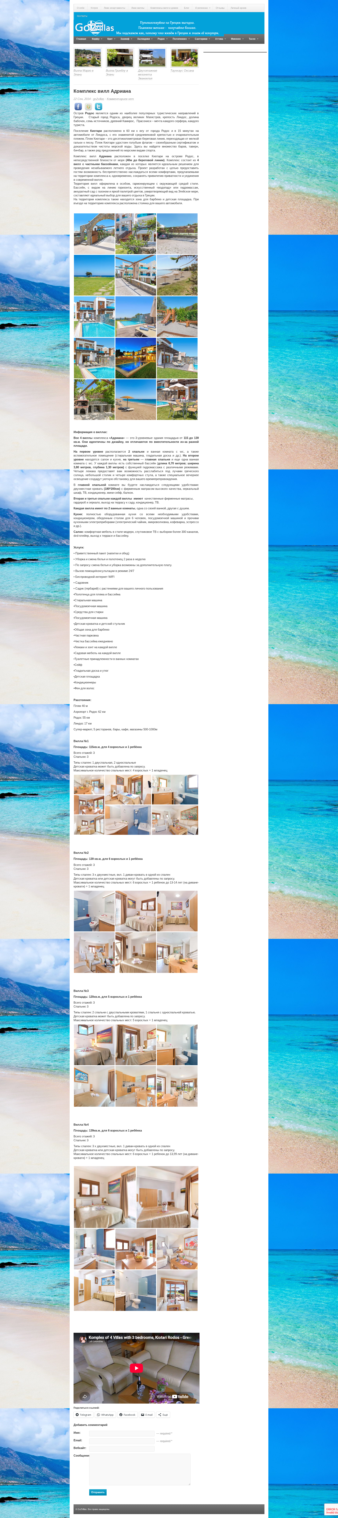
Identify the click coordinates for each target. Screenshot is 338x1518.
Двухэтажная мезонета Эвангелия (147, 74)
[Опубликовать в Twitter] (98, 109)
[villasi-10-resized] (94, 1290)
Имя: (77, 1432)
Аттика (217, 41)
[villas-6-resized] (135, 1086)
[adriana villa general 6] (135, 275)
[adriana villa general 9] (177, 358)
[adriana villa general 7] (94, 399)
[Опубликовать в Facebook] (78, 109)
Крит (108, 41)
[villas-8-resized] (177, 1044)
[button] (94, 233)
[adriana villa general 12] (177, 399)
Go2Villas (82, 1509)
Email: (78, 1440)
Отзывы (220, 8)
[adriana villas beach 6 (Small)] (177, 275)
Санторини (199, 41)
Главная (81, 39)
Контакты (82, 15)
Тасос (251, 41)
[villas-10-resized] (94, 910)
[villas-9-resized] (135, 910)
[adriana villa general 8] (177, 316)
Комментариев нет (120, 99)
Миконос (234, 41)
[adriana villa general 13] (135, 316)
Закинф (123, 41)
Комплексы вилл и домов (164, 8)
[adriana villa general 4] (135, 358)
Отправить (98, 1492)
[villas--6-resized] (128, 789)
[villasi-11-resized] (135, 1290)
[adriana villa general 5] (135, 233)
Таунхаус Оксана (182, 70)
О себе (80, 8)
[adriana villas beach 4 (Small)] (135, 399)
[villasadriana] (177, 233)
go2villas (98, 99)
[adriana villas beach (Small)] (94, 275)
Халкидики (142, 41)
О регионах (200, 9)
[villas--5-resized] (89, 824)
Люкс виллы (137, 8)
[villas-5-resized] (105, 1196)
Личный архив (238, 8)
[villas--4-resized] (89, 804)
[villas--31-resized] (175, 819)
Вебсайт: (80, 1448)
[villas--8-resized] (175, 789)
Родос (160, 41)
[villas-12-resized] (177, 1290)
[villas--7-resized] (128, 819)
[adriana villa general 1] (94, 233)
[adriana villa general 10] (94, 316)
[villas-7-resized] (94, 952)
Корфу (94, 41)
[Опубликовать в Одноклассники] (88, 109)
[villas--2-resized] (89, 784)
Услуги (94, 8)
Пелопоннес (178, 41)
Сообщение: (81, 1455)
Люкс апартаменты (114, 8)
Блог (186, 8)
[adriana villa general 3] (94, 358)
